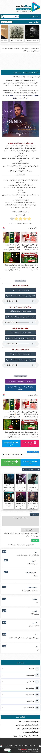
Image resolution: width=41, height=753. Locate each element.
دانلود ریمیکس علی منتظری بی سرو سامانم (26, 72)
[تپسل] (1, 746)
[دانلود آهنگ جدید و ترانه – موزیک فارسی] (28, 12)
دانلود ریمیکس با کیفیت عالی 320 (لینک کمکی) (20, 295)
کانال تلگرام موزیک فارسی (10, 443)
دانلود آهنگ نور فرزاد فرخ (30, 732)
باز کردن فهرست (34, 16)
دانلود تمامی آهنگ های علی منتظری (20, 381)
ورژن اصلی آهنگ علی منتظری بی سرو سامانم (20, 387)
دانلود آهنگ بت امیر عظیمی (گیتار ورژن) (26, 736)
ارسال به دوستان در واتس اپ (9, 462)
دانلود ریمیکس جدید (29, 80)
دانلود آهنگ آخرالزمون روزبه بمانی (28, 721)
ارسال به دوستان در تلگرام (29, 462)
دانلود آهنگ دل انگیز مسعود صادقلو (27, 728)
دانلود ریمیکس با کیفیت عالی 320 (20, 290)
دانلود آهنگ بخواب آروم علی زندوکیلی (27, 725)
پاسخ (4, 551)
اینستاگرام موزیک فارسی (28, 443)
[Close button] (40, 746)
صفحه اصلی (24, 48)
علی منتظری (15, 48)
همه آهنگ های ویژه (6, 22)
